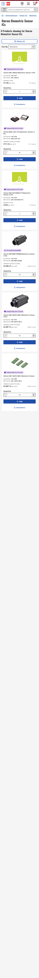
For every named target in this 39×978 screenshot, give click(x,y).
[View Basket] (34, 3)
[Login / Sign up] (28, 3)
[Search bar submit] (35, 10)
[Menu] (3, 3)
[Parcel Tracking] (22, 3)
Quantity (7, 88)
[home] (2, 15)
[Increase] (33, 91)
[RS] (8, 3)
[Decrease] (6, 91)
